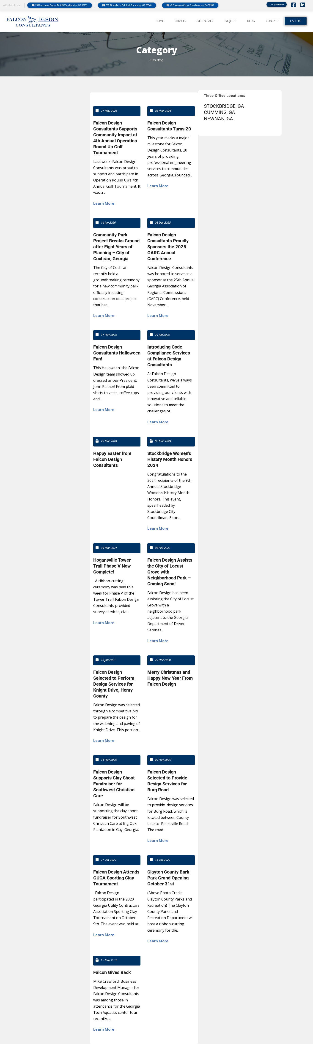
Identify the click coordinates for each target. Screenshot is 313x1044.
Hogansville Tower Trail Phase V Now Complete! (112, 566)
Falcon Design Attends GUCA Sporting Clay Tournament (116, 878)
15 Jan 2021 (108, 660)
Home (160, 21)
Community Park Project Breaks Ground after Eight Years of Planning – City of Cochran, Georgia (116, 246)
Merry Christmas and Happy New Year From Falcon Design (170, 678)
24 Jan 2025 (162, 335)
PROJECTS (230, 21)
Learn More (103, 203)
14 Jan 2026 (108, 222)
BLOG (251, 21)
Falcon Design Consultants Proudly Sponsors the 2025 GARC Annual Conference (168, 246)
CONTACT (272, 21)
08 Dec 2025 (163, 222)
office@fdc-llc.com (12, 5)
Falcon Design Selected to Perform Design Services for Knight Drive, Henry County (113, 684)
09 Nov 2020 (163, 759)
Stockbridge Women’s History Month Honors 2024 (169, 459)
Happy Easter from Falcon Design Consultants (112, 459)
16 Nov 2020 (109, 759)
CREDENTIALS (204, 21)
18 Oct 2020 (162, 859)
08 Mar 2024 (163, 441)
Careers (295, 21)
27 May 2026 (109, 110)
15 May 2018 (109, 960)
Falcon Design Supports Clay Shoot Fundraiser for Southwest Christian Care (114, 783)
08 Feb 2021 (162, 548)
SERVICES (180, 21)
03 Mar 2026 (163, 110)
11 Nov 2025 (109, 335)
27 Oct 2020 (108, 859)
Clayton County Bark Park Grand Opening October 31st (168, 878)
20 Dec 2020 (163, 660)
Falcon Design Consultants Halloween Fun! (116, 353)
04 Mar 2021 (109, 548)
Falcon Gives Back (112, 972)
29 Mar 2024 (109, 441)
